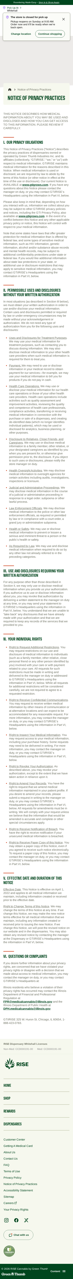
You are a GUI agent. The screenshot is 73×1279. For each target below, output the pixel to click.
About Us (9, 1152)
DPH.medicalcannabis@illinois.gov (26, 1008)
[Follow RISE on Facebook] (16, 1220)
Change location (21, 33)
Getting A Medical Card (18, 1145)
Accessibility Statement (18, 1190)
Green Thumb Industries (46, 1268)
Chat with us (21, 1234)
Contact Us (11, 1158)
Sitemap (9, 1196)
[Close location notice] (63, 19)
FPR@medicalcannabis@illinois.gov (27, 1001)
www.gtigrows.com (35, 184)
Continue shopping (50, 33)
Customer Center (14, 1139)
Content (55, 1271)
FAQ (6, 1164)
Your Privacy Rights (16, 1209)
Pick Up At (12, 7)
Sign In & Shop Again (49, 2)
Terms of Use (12, 1171)
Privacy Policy (12, 1177)
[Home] (10, 89)
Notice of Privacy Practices (20, 1184)
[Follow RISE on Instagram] (6, 1220)
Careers (9, 1203)
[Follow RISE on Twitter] (26, 1220)
